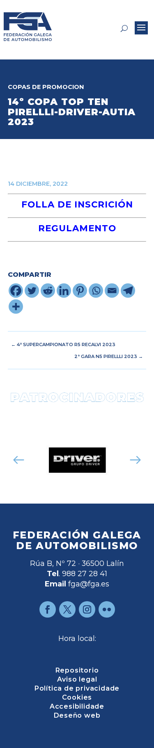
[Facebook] (16, 290)
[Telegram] (128, 290)
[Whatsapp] (96, 290)
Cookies (77, 698)
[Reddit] (48, 290)
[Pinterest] (80, 290)
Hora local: (77, 638)
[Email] (112, 290)
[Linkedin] (64, 290)
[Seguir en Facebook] (47, 609)
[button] (19, 460)
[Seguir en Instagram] (87, 609)
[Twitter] (32, 290)
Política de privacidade (77, 689)
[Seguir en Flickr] (107, 609)
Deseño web (77, 716)
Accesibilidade (77, 707)
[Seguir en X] (67, 609)
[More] (16, 306)
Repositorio (77, 671)
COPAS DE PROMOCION (46, 87)
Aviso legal (77, 680)
